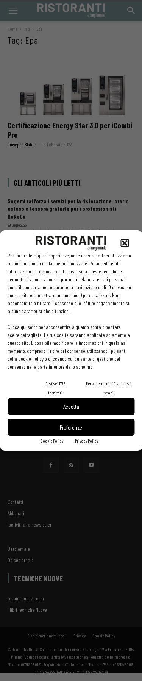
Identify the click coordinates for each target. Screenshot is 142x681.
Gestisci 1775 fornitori (55, 388)
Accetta (71, 406)
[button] (124, 243)
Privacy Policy (86, 440)
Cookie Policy (52, 440)
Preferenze (71, 427)
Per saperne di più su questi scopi (108, 388)
